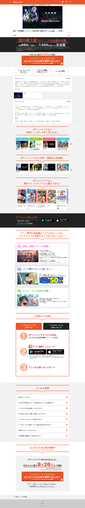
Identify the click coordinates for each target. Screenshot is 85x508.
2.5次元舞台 (17, 89)
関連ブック (70, 35)
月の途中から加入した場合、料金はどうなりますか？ (32, 413)
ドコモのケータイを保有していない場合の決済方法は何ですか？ (35, 424)
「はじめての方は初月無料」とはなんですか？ (31, 408)
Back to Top (42, 503)
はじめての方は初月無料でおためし (42, 60)
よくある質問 (60, 71)
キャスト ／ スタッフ (19, 101)
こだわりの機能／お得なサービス (42, 71)
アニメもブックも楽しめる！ (24, 71)
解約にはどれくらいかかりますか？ (28, 430)
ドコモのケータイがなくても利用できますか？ (31, 419)
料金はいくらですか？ (24, 397)
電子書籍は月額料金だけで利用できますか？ (30, 436)
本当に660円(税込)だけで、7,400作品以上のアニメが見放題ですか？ (36, 402)
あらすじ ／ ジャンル (19, 78)
